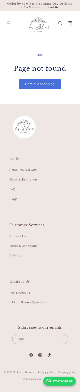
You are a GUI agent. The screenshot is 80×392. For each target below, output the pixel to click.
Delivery (15, 255)
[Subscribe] (63, 339)
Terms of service (32, 379)
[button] (8, 23)
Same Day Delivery (23, 170)
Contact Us (17, 236)
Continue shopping (40, 84)
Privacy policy (46, 372)
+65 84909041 (19, 292)
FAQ (12, 189)
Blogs (13, 199)
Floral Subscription (23, 179)
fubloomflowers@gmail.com (29, 302)
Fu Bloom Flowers (23, 372)
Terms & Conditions (23, 245)
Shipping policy (67, 372)
